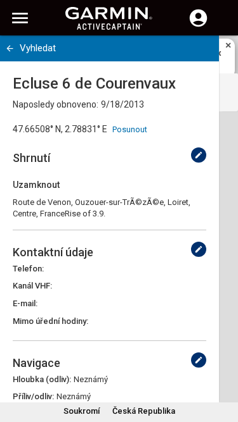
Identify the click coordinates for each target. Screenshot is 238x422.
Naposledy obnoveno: (55, 104)
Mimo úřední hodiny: (50, 321)
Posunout (129, 129)
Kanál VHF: (32, 285)
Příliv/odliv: (33, 396)
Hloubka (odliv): (42, 379)
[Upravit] (198, 155)
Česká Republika (143, 411)
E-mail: (25, 303)
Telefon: (28, 268)
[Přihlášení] (198, 25)
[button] (222, 364)
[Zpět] (10, 48)
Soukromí (81, 411)
